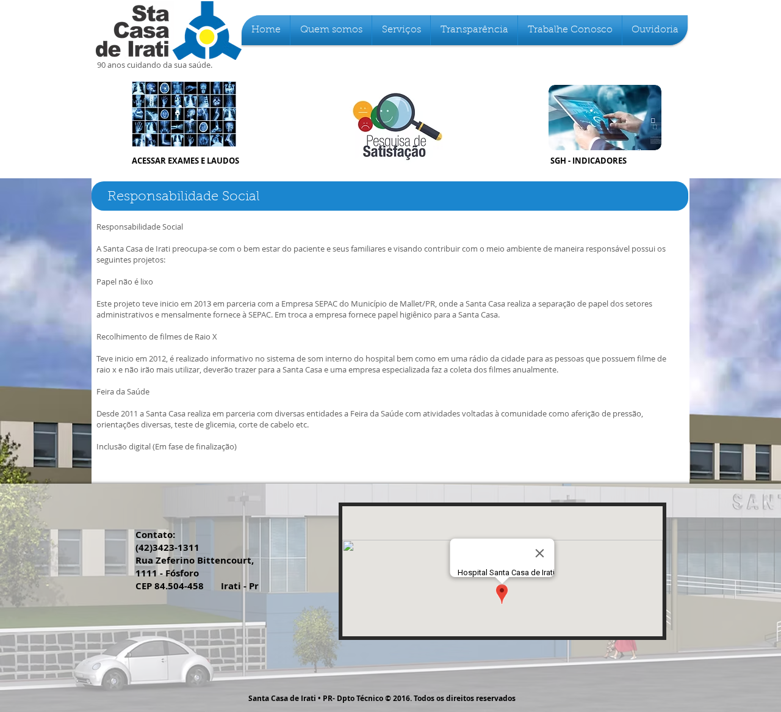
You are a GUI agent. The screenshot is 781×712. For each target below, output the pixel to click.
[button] (331, 30)
